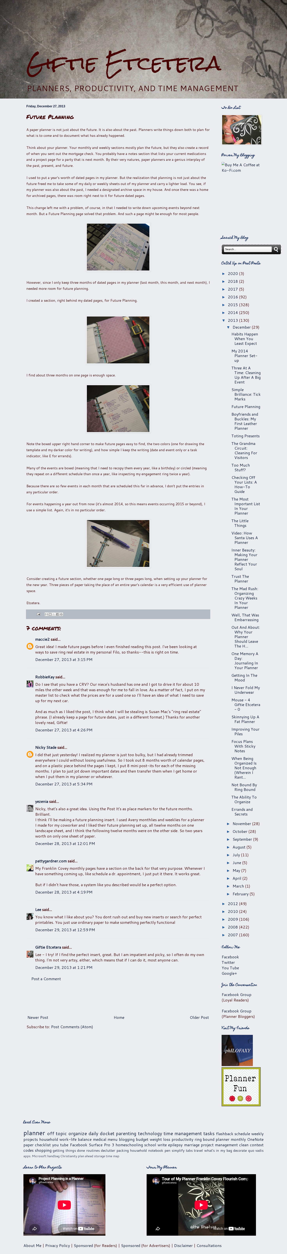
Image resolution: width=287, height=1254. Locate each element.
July (237, 854)
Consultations (209, 1245)
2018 (233, 281)
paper (28, 1144)
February (241, 893)
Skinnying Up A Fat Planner (245, 719)
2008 (233, 927)
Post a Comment (46, 978)
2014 (233, 312)
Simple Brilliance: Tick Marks (246, 394)
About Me (32, 1245)
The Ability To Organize (244, 799)
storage (99, 1156)
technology (150, 1133)
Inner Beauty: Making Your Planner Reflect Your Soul (244, 559)
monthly (238, 1139)
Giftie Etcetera (123, 63)
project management (219, 1144)
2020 (233, 273)
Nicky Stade (45, 747)
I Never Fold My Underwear (245, 690)
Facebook (230, 957)
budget (142, 1139)
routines (93, 1150)
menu (113, 1139)
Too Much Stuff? (240, 467)
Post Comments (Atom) (72, 1026)
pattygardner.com (51, 861)
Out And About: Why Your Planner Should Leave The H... (245, 636)
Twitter (228, 962)
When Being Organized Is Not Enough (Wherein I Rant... (244, 768)
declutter (108, 1150)
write (162, 1144)
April (237, 878)
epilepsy (175, 1144)
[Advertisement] (143, 25)
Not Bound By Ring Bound (244, 787)
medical (99, 1139)
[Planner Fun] (241, 1104)
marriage (192, 1144)
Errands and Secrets (242, 812)
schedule (242, 1133)
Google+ (229, 973)
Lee (38, 909)
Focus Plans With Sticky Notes (243, 746)
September (243, 839)
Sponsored (83, 1245)
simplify (178, 1150)
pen (167, 1150)
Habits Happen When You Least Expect (244, 338)
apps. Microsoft (34, 1156)
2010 (233, 911)
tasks (209, 1133)
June (237, 862)
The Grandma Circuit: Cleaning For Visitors (244, 450)
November (242, 823)
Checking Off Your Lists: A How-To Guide (244, 484)
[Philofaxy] (237, 1064)
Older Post (199, 1017)
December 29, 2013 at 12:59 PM (65, 929)
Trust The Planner (240, 579)
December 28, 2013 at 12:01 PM (65, 843)
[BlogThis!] (50, 614)
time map (112, 1156)
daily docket (101, 1133)
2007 (233, 934)
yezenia (41, 801)
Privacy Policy (57, 1245)
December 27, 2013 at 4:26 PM (64, 730)
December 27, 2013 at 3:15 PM (64, 659)
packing (123, 1150)
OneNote (255, 1139)
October (240, 831)
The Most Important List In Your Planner (245, 506)
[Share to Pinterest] (61, 614)
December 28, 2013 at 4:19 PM (64, 892)
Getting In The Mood (244, 677)
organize (77, 1133)
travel (198, 1150)
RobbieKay (44, 676)
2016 (233, 297)
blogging (127, 1139)
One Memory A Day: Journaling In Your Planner (244, 660)
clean (244, 1144)
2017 (233, 289)
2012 (233, 903)
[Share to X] (54, 614)
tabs (189, 1150)
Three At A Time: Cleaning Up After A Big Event (246, 375)
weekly (257, 1133)
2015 (233, 304)
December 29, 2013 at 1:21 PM (64, 967)
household (48, 1139)
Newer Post (37, 1017)
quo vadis (256, 1150)
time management (183, 1133)
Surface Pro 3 (101, 1144)
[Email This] (46, 614)
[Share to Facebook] (58, 614)
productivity (182, 1139)
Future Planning (245, 406)
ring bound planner (212, 1139)
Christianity (68, 1156)
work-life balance (75, 1139)
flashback (224, 1133)
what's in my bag (218, 1150)
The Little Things (240, 523)
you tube (60, 1144)
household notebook (146, 1150)
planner (34, 1132)
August (239, 847)
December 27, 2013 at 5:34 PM (64, 784)
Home (119, 1017)
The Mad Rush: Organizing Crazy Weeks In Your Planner (244, 598)
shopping (43, 1150)
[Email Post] (38, 613)
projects (30, 1139)
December (242, 327)
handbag (53, 1156)
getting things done (69, 1150)
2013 (233, 320)
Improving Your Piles (245, 731)
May (237, 870)
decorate (240, 1150)
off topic (57, 1133)
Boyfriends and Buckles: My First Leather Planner (244, 421)
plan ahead (85, 1156)
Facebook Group (236, 994)
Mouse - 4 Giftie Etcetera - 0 (245, 704)
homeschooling (129, 1144)
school (150, 1144)
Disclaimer (183, 1245)
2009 (233, 919)
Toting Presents (245, 435)
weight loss (160, 1139)
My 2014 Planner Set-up (244, 355)
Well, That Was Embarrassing (245, 617)
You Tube (230, 967)
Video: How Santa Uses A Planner (244, 537)
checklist (43, 1144)
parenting (126, 1133)
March (239, 886)
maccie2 (42, 639)
